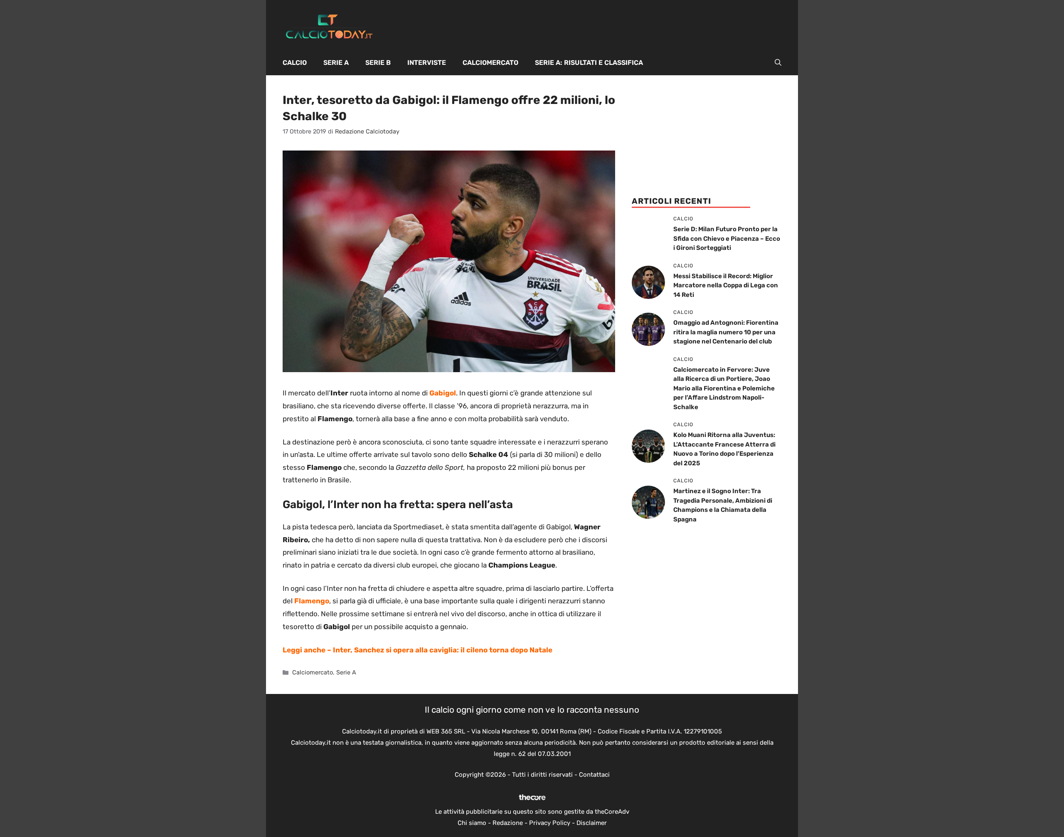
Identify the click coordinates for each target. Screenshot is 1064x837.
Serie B (378, 63)
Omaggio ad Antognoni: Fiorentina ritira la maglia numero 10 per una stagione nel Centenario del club (725, 332)
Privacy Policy (549, 823)
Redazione (508, 823)
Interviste (426, 63)
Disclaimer (591, 823)
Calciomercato (490, 63)
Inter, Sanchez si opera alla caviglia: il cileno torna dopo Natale (442, 650)
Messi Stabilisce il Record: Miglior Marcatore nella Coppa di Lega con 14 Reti (725, 285)
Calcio (295, 63)
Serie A (336, 63)
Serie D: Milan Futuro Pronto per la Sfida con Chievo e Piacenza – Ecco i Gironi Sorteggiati (726, 238)
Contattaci (594, 774)
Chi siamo (472, 823)
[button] (778, 62)
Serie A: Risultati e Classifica (589, 63)
